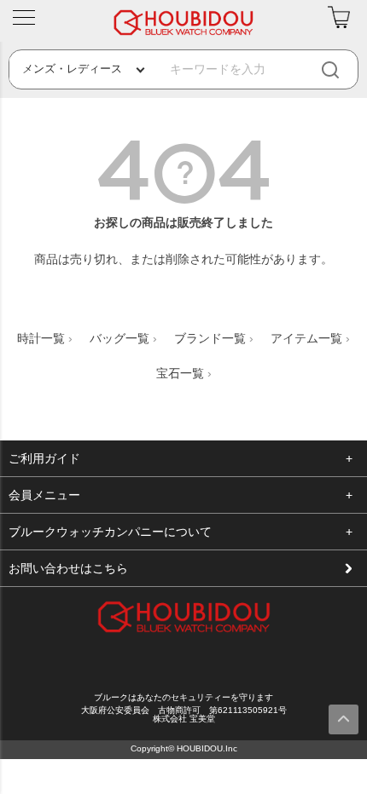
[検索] (344, 69)
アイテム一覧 (306, 338)
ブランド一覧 (210, 338)
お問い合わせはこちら (68, 568)
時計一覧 (41, 338)
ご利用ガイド (44, 458)
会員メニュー (44, 495)
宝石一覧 (180, 373)
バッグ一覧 (119, 338)
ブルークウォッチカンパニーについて (110, 531)
